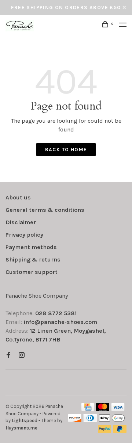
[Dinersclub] (90, 420)
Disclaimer (21, 222)
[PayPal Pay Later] (119, 431)
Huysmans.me (21, 428)
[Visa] (118, 409)
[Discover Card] (74, 420)
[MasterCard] (103, 409)
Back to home (66, 149)
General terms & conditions (45, 209)
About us (18, 197)
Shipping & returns (33, 259)
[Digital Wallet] (112, 420)
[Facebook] (8, 355)
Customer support (32, 271)
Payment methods (31, 247)
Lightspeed (24, 420)
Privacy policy (24, 234)
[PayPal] (104, 431)
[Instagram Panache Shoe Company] (22, 355)
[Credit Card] (87, 409)
